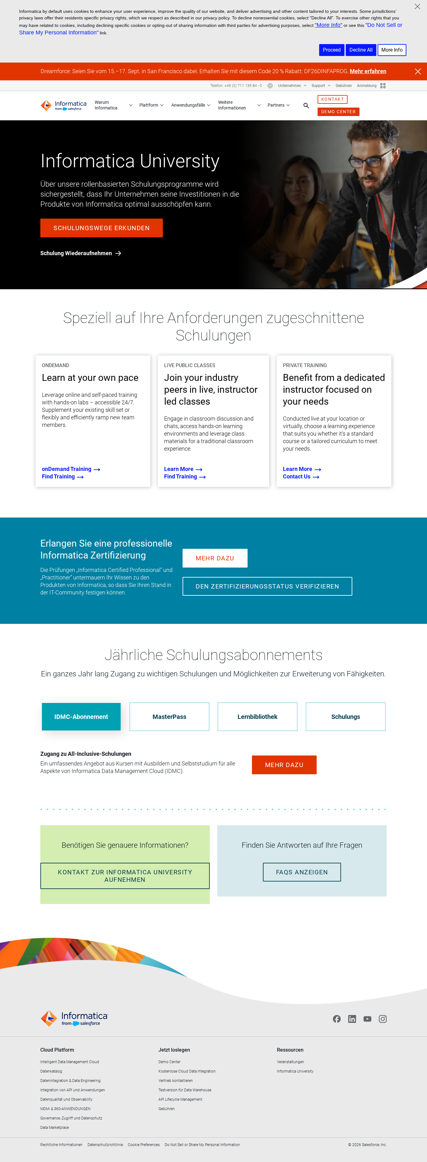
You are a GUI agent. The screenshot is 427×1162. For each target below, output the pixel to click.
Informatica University (295, 1071)
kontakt (332, 99)
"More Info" (328, 25)
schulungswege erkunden (101, 228)
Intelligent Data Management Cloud (69, 1062)
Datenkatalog (51, 1071)
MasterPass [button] (169, 716)
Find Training (59, 476)
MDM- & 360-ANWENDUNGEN (65, 1109)
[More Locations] (270, 85)
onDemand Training (67, 469)
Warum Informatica (106, 105)
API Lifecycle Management (180, 1099)
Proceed (332, 50)
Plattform (148, 105)
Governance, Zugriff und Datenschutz (71, 1118)
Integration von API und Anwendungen (72, 1090)
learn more (179, 469)
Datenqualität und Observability (66, 1099)
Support (319, 85)
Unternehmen (290, 85)
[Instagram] (383, 1019)
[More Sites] (383, 85)
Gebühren (344, 85)
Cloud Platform (57, 1050)
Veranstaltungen (290, 1062)
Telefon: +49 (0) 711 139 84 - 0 (236, 85)
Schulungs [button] (345, 716)
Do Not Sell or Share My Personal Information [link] (202, 1145)
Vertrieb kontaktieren (175, 1081)
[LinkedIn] (352, 1019)
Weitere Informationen (232, 105)
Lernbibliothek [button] (258, 716)
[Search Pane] (306, 105)
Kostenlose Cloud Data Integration (187, 1071)
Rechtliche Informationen (61, 1145)
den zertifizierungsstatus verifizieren (267, 586)
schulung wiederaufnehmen (76, 253)
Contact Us (297, 476)
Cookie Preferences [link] (144, 1145)
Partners (276, 105)
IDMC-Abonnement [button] (81, 716)
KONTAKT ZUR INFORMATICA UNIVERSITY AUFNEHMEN (125, 875)
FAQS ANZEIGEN (302, 872)
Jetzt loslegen (174, 1050)
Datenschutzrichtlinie (105, 1145)
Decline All (361, 50)
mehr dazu (215, 558)
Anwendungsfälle (188, 105)
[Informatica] (63, 105)
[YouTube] (367, 1019)
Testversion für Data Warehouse (184, 1090)
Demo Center (169, 1062)
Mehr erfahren (368, 71)
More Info (392, 50)
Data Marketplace (54, 1127)
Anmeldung (367, 85)
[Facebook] (337, 1019)
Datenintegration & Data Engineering (70, 1081)
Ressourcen (290, 1050)
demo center (338, 111)
